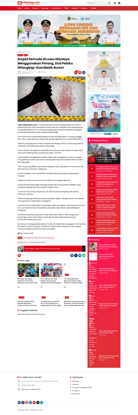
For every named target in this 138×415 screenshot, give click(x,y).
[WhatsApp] (83, 255)
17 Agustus (76, 391)
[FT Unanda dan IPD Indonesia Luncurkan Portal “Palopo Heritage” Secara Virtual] (93, 256)
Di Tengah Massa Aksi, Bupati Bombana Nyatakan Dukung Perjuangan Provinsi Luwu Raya (107, 168)
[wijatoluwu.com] (29, 3)
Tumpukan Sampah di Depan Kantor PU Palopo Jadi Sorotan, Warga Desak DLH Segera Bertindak (107, 183)
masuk (28, 314)
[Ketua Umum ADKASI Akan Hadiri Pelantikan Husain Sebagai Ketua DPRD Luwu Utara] (93, 305)
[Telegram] (80, 255)
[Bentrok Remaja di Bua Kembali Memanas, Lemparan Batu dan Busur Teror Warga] (28, 293)
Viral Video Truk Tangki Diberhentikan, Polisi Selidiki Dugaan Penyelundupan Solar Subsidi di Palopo (108, 199)
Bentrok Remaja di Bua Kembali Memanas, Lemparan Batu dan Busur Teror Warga (27, 304)
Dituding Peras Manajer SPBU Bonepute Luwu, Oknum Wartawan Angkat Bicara (107, 191)
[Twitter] (76, 255)
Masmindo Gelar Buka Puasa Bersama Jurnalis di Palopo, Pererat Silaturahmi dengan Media (74, 304)
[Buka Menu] (119, 3)
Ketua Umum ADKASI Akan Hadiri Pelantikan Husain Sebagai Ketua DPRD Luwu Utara (108, 305)
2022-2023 (76, 394)
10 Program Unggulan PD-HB (82, 387)
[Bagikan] (83, 72)
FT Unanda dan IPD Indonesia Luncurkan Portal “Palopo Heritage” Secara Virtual (108, 256)
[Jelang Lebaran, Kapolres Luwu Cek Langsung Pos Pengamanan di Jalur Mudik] (51, 293)
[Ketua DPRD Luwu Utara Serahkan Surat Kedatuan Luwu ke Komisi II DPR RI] (93, 247)
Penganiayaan (50, 238)
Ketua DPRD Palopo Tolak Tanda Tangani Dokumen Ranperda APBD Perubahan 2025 (107, 206)
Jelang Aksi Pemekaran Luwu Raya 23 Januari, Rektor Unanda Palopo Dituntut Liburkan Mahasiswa (107, 229)
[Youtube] (34, 402)
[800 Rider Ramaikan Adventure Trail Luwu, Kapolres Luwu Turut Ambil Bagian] (28, 270)
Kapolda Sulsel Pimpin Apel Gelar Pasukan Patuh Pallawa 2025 (109, 357)
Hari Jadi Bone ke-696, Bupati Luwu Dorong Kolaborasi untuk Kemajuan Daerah (51, 281)
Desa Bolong (29, 238)
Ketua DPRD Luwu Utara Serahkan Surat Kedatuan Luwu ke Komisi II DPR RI (108, 246)
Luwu (26, 55)
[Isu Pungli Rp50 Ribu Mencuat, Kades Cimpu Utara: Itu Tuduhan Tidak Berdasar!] (74, 270)
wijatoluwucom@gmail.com (31, 389)
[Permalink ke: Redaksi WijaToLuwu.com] (20, 72)
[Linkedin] (30, 402)
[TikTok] (38, 402)
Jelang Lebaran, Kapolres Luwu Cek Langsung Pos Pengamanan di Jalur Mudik (51, 303)
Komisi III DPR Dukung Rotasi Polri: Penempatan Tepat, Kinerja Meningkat (108, 270)
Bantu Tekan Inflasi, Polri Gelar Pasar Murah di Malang (108, 286)
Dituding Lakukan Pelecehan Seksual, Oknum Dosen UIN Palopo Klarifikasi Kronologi (107, 176)
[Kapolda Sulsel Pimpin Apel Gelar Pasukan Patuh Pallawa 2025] (93, 357)
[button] (109, 3)
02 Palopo (75, 381)
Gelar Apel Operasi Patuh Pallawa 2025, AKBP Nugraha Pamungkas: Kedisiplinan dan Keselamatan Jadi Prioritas (109, 332)
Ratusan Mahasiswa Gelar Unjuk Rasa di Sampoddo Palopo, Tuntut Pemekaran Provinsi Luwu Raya (106, 222)
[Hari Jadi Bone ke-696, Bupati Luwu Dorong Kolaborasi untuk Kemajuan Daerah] (51, 270)
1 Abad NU (75, 384)
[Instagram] (26, 402)
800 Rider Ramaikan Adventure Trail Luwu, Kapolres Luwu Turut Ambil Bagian (27, 281)
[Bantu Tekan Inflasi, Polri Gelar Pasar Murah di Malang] (93, 287)
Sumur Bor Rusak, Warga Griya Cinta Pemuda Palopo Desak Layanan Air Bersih (107, 214)
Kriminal (20, 55)
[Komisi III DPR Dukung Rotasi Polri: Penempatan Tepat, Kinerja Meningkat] (93, 270)
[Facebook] (72, 255)
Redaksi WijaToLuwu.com (29, 72)
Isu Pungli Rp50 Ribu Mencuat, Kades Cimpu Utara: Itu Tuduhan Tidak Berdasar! (73, 281)
